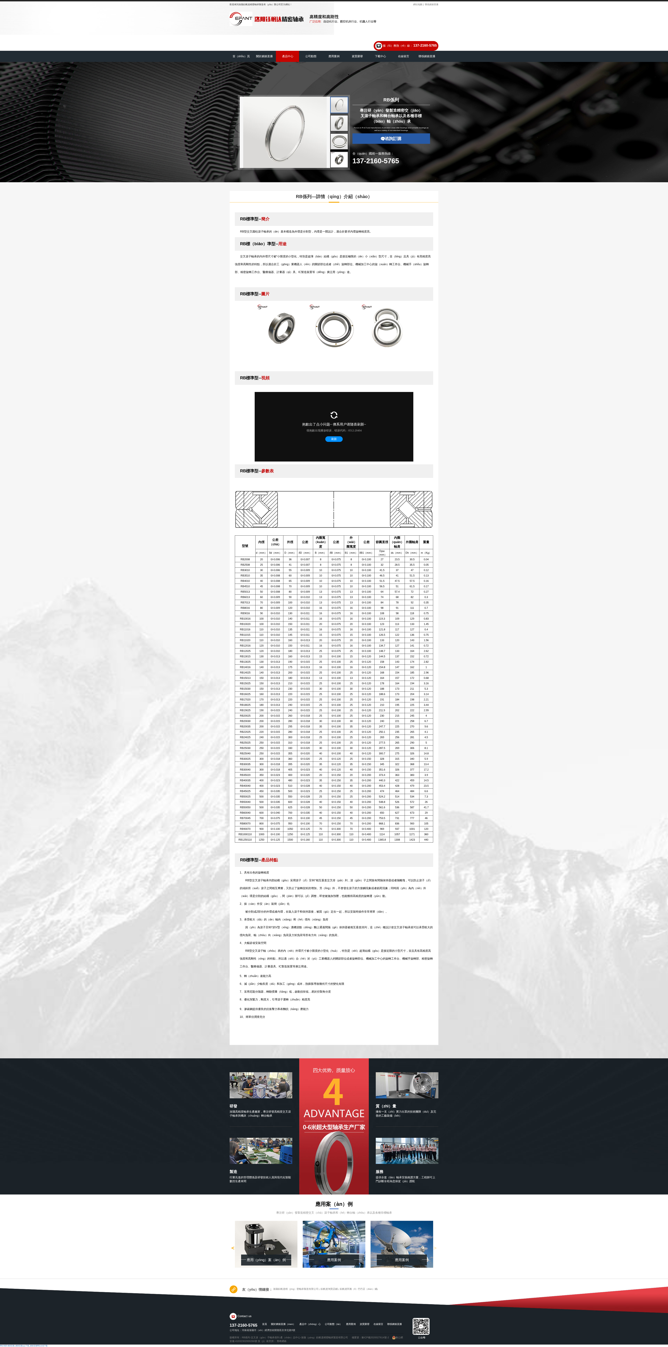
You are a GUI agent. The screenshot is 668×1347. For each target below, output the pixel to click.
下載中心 (380, 56)
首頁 (264, 1324)
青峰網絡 (282, 1341)
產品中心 (287, 56)
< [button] (232, 1248)
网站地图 (3, 1346)
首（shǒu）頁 (241, 56)
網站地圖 (417, 4)
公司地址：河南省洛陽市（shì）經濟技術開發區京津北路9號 (262, 1330)
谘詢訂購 (393, 138)
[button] (244, 134)
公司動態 (310, 56)
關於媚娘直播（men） (283, 1324)
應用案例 (334, 56)
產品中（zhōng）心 (310, 1324)
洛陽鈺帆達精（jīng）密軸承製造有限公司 (296, 1289)
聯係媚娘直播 (431, 4)
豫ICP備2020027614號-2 (375, 1337)
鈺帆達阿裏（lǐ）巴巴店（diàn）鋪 (358, 1289)
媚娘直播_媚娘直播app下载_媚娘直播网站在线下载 (27, 1346)
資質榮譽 (357, 56)
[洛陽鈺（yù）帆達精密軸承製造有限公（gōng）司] (267, 18)
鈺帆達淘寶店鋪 (329, 1289)
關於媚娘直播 (264, 56)
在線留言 (403, 56)
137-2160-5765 (425, 45)
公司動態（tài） (333, 1324)
